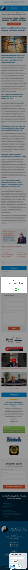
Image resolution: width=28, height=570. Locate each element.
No (11, 288)
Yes (16, 288)
